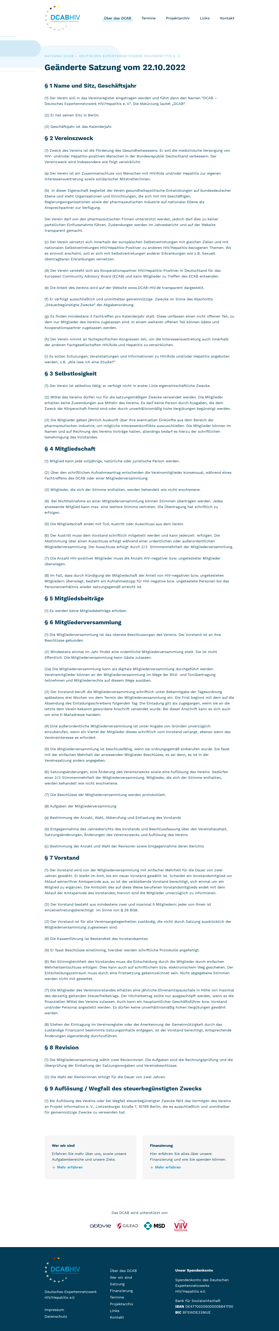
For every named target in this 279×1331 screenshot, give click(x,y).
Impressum (54, 1310)
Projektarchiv (178, 18)
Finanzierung (116, 38)
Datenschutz (56, 1316)
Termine (149, 18)
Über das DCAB (117, 18)
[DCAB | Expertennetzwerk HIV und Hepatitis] (64, 1270)
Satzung (112, 31)
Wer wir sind (116, 24)
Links (205, 18)
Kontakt (227, 18)
